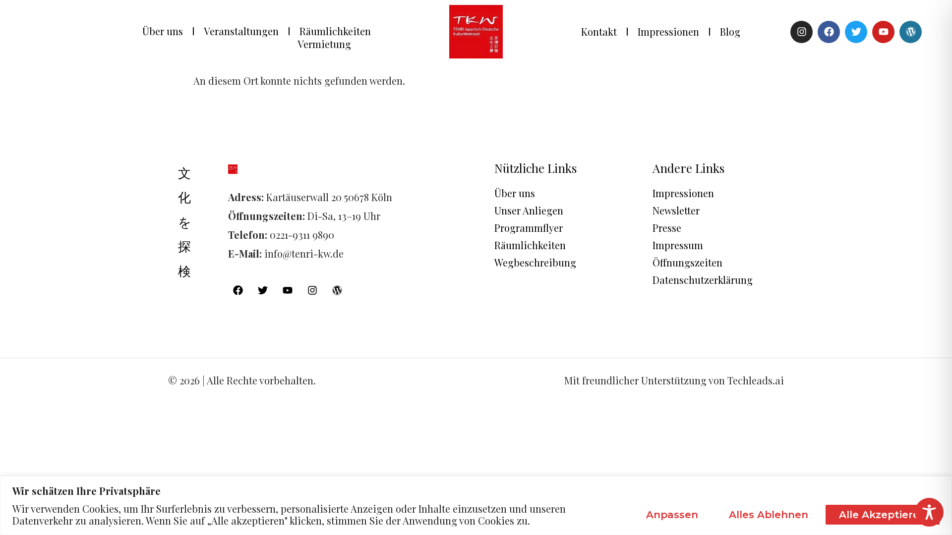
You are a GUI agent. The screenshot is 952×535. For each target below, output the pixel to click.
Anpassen (672, 515)
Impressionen (668, 31)
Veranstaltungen (241, 31)
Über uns (162, 31)
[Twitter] (856, 32)
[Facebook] (829, 32)
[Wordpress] (910, 32)
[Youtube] (883, 32)
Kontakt (599, 31)
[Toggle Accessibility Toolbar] (929, 512)
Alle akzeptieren (882, 515)
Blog (730, 31)
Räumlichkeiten (335, 31)
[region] (476, 505)
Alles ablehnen (768, 515)
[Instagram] (801, 32)
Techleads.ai (755, 380)
